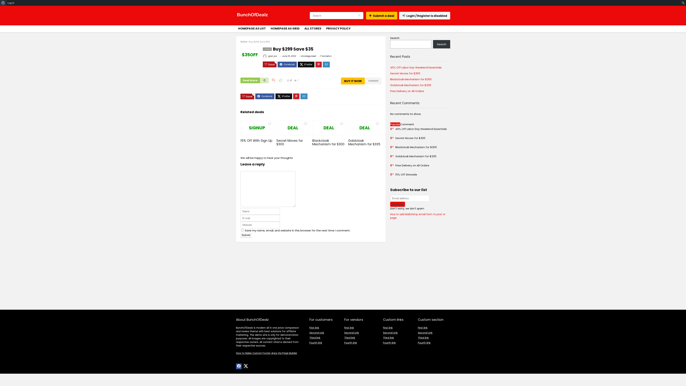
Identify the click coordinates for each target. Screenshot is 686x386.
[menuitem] (3, 3)
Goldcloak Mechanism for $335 (364, 142)
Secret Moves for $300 (289, 142)
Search (394, 38)
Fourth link (315, 343)
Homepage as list (252, 28)
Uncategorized (308, 56)
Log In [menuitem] (11, 2)
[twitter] (245, 366)
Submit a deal (383, 16)
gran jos (272, 56)
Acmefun (326, 56)
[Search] (359, 15)
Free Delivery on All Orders (407, 91)
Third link (314, 338)
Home (243, 41)
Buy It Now (353, 81)
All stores (312, 28)
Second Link (316, 333)
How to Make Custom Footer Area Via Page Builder (266, 353)
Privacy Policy (338, 28)
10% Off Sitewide (406, 174)
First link (314, 328)
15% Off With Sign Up (256, 140)
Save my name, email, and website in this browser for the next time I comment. (297, 230)
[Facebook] (239, 366)
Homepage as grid (285, 28)
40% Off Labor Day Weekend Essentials (416, 67)
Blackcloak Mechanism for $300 (328, 142)
